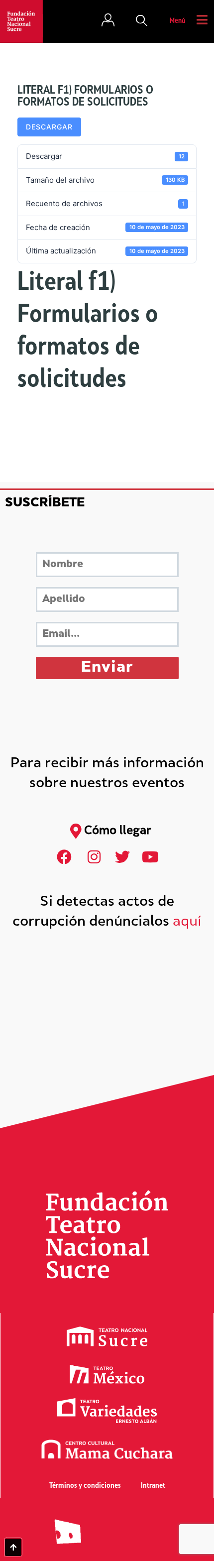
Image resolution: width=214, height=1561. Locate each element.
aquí (187, 922)
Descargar (49, 126)
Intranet (153, 1486)
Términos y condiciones (85, 1486)
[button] (142, 21)
